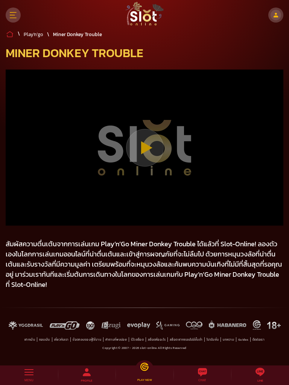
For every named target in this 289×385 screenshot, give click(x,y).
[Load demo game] (145, 148)
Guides (243, 339)
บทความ (228, 339)
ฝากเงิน (29, 339)
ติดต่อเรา (258, 339)
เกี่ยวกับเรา (61, 339)
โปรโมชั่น (213, 339)
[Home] (144, 15)
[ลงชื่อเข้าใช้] (275, 15)
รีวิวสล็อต (137, 339)
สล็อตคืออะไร (157, 339)
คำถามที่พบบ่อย (116, 339)
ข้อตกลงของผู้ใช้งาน (87, 339)
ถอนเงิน (44, 339)
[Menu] (13, 15)
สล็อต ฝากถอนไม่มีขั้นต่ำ (186, 339)
